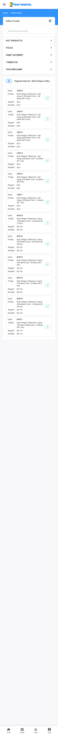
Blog (35, 732)
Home (9, 732)
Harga (22, 732)
